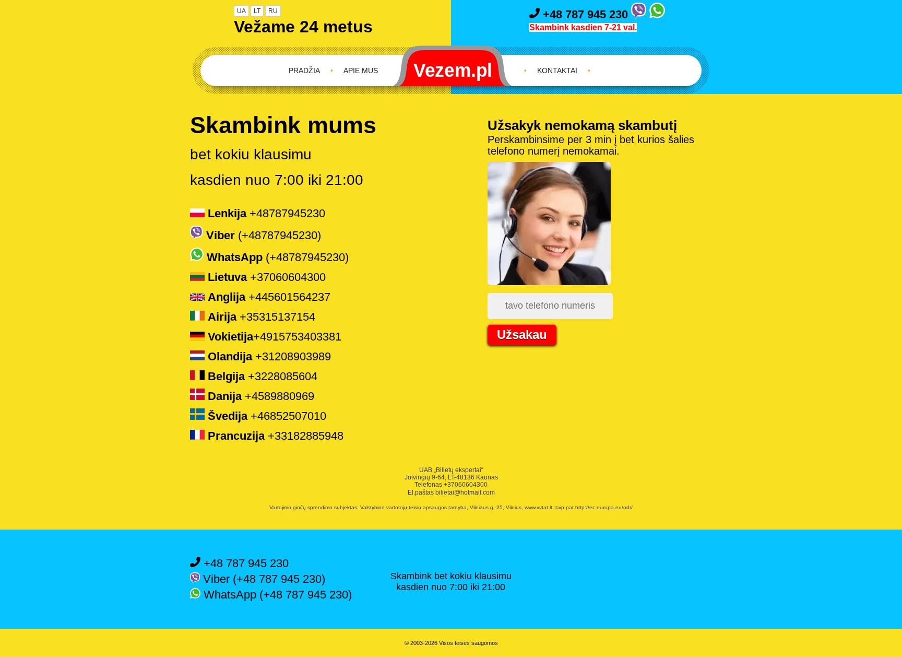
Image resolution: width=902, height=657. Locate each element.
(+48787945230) (263, 235)
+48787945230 (266, 213)
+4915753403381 (274, 336)
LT (257, 11)
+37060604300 (267, 277)
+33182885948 (275, 435)
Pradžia (304, 70)
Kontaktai (557, 70)
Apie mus (360, 70)
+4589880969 (261, 396)
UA (241, 11)
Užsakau (522, 334)
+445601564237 (269, 296)
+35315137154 (261, 316)
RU (273, 11)
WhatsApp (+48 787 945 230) (276, 594)
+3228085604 (262, 376)
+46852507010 (267, 416)
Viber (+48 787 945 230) (262, 578)
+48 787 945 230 (585, 14)
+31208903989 (269, 356)
